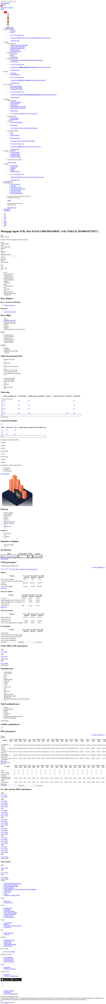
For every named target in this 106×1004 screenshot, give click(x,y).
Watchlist (13, 30)
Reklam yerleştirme (9, 990)
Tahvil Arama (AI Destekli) (18, 46)
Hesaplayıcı (7, 974)
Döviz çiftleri (14, 105)
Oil (11, 132)
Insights (14, 162)
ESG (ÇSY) (14, 54)
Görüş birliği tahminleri (17, 122)
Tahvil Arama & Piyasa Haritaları (19, 45)
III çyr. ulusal (4, 804)
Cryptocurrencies (15, 103)
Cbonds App (14, 167)
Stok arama (13, 73)
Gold (12, 134)
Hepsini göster (4, 559)
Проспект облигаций (10, 311)
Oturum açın (4, 7)
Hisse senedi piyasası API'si (18, 189)
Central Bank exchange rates (18, 106)
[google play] (16, 980)
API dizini (13, 186)
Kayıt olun (10, 7)
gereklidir (6, 1002)
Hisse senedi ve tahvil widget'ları (12, 925)
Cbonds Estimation (9, 888)
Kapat (2, 9)
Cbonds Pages (14, 61)
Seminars (9, 162)
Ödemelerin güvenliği (9, 969)
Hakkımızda (7, 209)
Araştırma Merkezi (15, 154)
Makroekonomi (15, 119)
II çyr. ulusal (4, 652)
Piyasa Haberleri (15, 152)
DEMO (9, 200)
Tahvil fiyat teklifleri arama (18, 48)
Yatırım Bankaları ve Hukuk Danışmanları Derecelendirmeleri (27, 60)
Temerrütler (7, 909)
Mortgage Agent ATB (9, 320)
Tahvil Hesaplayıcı (15, 171)
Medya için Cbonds (16, 157)
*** (2, 250)
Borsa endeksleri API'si (17, 193)
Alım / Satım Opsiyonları (10, 912)
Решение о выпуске (9, 305)
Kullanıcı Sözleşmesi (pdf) (11, 993)
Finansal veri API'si (16, 192)
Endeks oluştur (8, 943)
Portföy (12, 32)
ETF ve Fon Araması (16, 86)
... (4, 227)
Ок (1, 1001)
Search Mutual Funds (16, 87)
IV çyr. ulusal (4, 658)
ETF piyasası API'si (16, 190)
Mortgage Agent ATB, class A (9, 557)
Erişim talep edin (11, 207)
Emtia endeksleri (15, 135)
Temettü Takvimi (15, 74)
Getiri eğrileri (14, 57)
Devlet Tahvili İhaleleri (10, 914)
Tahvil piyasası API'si (16, 187)
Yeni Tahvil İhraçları (9, 911)
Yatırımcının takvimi (16, 51)
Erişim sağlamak (5, 474)
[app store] (6, 980)
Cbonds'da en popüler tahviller (12, 895)
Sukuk (12, 55)
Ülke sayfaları (14, 118)
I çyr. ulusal (4, 795)
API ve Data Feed (15, 184)
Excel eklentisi (14, 165)
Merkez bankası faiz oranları (18, 108)
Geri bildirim (7, 992)
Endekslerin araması (16, 102)
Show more (4, 588)
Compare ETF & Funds (17, 89)
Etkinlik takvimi (15, 49)
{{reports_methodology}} (98, 567)
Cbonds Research (15, 155)
